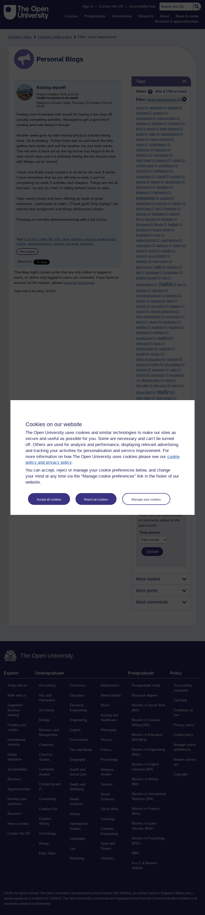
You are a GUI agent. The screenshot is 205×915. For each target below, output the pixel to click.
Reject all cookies (96, 499)
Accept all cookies (49, 499)
